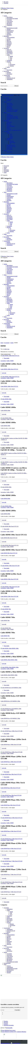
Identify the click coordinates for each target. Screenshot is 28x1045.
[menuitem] (6, 97)
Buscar (16, 85)
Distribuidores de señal (12, 28)
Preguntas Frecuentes (9, 1025)
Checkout (6, 3)
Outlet (5, 68)
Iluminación (9, 51)
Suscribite (17, 1010)
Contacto (6, 1024)
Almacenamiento (11, 37)
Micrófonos (9, 24)
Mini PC (9, 40)
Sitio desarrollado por (6, 1043)
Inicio (2, 342)
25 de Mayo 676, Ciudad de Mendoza (17, 1031)
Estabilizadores (10, 30)
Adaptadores (10, 52)
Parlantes (12, 65)
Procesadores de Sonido (12, 18)
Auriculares (9, 22)
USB (11, 59)
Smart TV (9, 49)
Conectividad (7, 75)
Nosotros (6, 1021)
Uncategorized (7, 963)
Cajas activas (10, 21)
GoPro (8, 67)
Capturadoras (10, 32)
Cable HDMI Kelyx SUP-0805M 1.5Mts (10, 701)
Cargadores (9, 60)
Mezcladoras (10, 17)
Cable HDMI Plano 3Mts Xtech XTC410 (10, 787)
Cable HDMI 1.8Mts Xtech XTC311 (9, 369)
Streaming (9, 34)
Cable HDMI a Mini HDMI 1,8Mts (9, 659)
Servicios (6, 1022)
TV (10, 63)
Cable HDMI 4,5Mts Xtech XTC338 (9, 579)
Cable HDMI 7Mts (5, 620)
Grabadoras (9, 25)
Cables (8, 55)
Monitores (9, 44)
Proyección (6, 71)
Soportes (9, 61)
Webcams (9, 41)
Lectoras (9, 38)
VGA (11, 57)
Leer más (4, 373)
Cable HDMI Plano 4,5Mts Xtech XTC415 (11, 831)
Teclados (9, 45)
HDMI (11, 56)
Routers (8, 76)
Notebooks (9, 42)
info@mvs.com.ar (11, 1030)
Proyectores (12, 64)
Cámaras (9, 33)
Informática (6, 36)
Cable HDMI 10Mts (5, 410)
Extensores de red (11, 78)
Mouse (8, 47)
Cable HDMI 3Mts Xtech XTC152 (9, 537)
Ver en (2, 349)
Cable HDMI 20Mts (5, 498)
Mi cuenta (6, 1)
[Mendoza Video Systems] (7, 8)
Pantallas (9, 72)
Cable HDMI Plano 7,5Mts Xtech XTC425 (11, 874)
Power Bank (9, 53)
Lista (8, 349)
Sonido (5, 15)
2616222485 (9, 1027)
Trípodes (9, 29)
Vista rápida (6, 358)
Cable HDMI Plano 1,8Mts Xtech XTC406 (11, 744)
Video (5, 26)
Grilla (5, 349)
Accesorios (9, 19)
